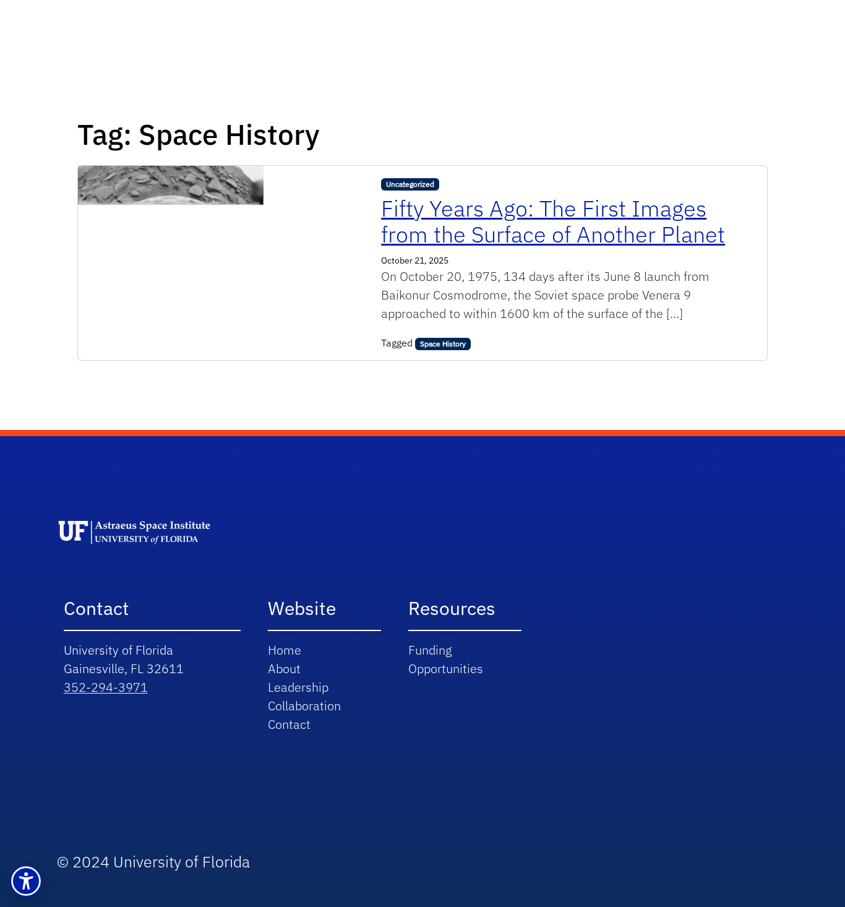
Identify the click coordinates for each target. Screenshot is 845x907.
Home (284, 650)
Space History (443, 343)
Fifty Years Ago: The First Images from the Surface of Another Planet (553, 221)
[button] (26, 881)
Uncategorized (410, 184)
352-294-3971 (106, 687)
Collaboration (304, 705)
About (284, 668)
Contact (289, 724)
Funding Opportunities (445, 659)
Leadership (298, 687)
